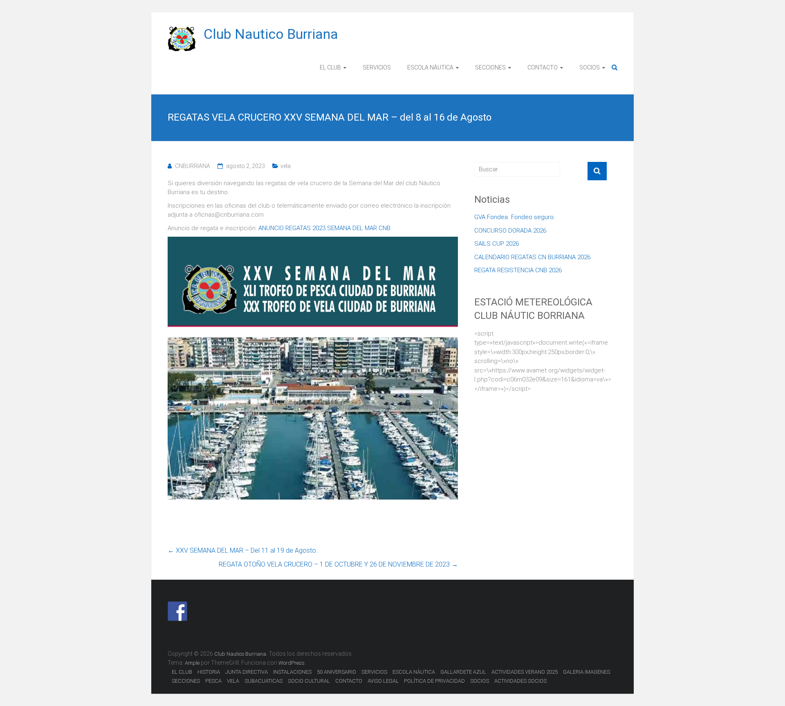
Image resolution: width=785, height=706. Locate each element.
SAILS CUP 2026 (496, 243)
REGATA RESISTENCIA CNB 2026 (518, 270)
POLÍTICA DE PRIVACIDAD (434, 681)
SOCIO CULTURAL (309, 681)
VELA (233, 681)
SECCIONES (490, 67)
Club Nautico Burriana (271, 34)
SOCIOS (589, 67)
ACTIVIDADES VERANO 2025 (524, 672)
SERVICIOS (377, 67)
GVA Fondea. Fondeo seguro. (514, 217)
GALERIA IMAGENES (586, 672)
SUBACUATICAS (263, 681)
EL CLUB (330, 67)
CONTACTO (542, 67)
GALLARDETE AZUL (463, 672)
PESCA (213, 681)
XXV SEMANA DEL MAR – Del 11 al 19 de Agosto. (243, 550)
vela (285, 166)
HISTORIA (208, 672)
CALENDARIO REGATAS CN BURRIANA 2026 (532, 257)
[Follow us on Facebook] (177, 611)
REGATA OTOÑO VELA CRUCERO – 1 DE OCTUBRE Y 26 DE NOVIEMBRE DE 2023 (338, 564)
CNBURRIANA (192, 166)
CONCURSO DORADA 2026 (510, 230)
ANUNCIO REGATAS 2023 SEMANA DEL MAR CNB (324, 228)
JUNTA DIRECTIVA (246, 672)
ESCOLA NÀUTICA (430, 67)
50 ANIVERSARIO (336, 672)
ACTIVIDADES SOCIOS (520, 681)
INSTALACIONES (292, 672)
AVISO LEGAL (383, 681)
